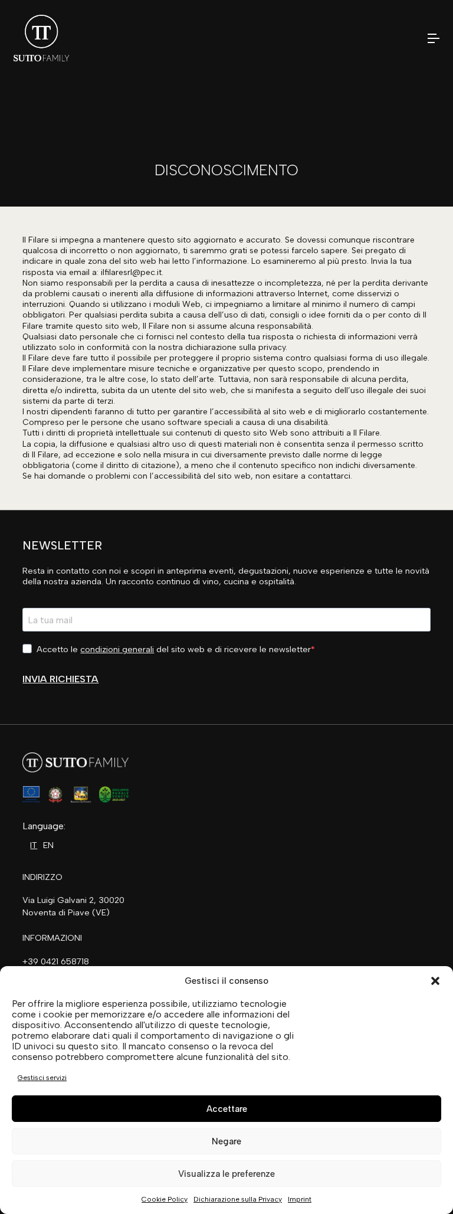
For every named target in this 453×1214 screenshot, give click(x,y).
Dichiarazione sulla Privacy (237, 1199)
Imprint (299, 1199)
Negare (226, 1141)
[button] (435, 981)
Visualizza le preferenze (226, 1174)
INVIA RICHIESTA (60, 679)
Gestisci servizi (42, 1078)
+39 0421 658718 (55, 961)
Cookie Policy (165, 1199)
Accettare (226, 1109)
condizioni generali (117, 649)
